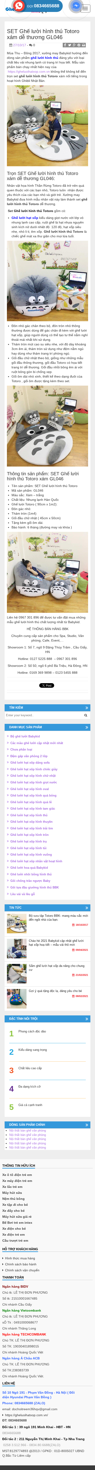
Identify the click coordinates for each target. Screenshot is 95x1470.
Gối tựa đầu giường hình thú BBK (34, 887)
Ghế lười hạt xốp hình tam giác (32, 808)
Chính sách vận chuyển (22, 1270)
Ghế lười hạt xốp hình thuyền (31, 821)
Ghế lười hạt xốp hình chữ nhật (33, 775)
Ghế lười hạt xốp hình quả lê (31, 802)
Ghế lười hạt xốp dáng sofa (30, 762)
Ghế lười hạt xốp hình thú (29, 815)
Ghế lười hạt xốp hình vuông (31, 854)
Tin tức (15, 907)
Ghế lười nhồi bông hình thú (31, 874)
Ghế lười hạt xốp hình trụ (28, 841)
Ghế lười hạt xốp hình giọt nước (33, 782)
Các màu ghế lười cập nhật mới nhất (36, 743)
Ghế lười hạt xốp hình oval (29, 789)
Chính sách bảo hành (20, 1264)
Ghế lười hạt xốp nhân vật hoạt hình (36, 861)
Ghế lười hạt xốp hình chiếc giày (33, 769)
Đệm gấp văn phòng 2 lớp (29, 756)
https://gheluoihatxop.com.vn (29, 71)
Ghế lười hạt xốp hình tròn (29, 835)
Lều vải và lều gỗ (22, 894)
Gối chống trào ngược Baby (30, 881)
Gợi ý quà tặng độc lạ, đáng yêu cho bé (55, 991)
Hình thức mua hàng (20, 1258)
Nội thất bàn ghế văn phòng (27, 1130)
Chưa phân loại (21, 749)
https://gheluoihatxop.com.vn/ (26, 1415)
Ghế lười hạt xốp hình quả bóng (33, 795)
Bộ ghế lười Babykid (25, 736)
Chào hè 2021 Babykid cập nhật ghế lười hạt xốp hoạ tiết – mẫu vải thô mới (56, 942)
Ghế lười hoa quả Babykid (29, 867)
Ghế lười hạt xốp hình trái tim (31, 828)
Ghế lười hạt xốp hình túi (28, 848)
